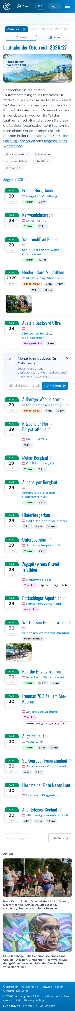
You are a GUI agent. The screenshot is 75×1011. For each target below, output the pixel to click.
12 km (42, 259)
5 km (49, 283)
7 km (60, 283)
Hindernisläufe (18, 161)
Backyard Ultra (33, 343)
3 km (27, 526)
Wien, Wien (34, 742)
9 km (42, 201)
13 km (60, 410)
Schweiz (46, 987)
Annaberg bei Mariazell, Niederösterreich (39, 495)
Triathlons (15, 167)
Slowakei (22, 991)
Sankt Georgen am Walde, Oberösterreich (41, 252)
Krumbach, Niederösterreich (46, 677)
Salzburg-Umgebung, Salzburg (48, 545)
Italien (58, 987)
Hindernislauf (32, 283)
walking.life (47, 1006)
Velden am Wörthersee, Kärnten (45, 633)
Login (54, 6)
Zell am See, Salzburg (41, 711)
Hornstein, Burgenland (42, 795)
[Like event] (56, 190)
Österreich (10, 987)
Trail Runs (42, 161)
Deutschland (29, 987)
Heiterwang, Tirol (38, 580)
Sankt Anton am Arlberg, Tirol (47, 405)
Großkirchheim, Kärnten (43, 463)
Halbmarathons (18, 154)
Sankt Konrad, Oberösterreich (47, 766)
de (40, 6)
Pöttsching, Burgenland (43, 603)
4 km (42, 551)
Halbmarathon (33, 638)
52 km (42, 226)
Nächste (58, 838)
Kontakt (16, 1000)
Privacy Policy (34, 1000)
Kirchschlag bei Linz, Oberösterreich (37, 336)
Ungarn (8, 991)
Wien (47, 136)
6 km (42, 469)
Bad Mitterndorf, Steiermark (46, 521)
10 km (51, 526)
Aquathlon (30, 609)
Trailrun (28, 201)
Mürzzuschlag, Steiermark (44, 278)
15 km (55, 683)
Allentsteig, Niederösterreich (47, 815)
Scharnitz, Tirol (36, 220)
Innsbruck (27, 141)
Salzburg (10, 141)
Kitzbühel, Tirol (37, 439)
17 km (48, 290)
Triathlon (29, 585)
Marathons (44, 154)
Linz (64, 136)
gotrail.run (30, 1006)
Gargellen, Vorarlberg (41, 196)
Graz (56, 136)
